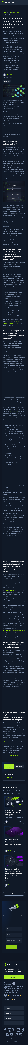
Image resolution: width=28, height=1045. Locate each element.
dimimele (10, 821)
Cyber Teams (16, 12)
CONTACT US (14, 756)
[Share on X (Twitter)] (11, 778)
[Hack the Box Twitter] (14, 1030)
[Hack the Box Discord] (20, 1034)
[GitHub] (16, 1034)
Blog (9, 12)
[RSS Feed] (15, 778)
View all (14, 894)
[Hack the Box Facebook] (5, 1030)
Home (4, 12)
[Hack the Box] (11, 964)
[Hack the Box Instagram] (9, 1030)
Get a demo (8, 766)
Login (4, 741)
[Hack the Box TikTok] (23, 1030)
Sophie (10, 851)
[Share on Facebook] (4, 778)
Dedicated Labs (14, 411)
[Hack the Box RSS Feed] (7, 1034)
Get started (19, 766)
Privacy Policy (18, 1038)
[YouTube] (11, 1034)
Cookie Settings (10, 1038)
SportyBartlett (12, 885)
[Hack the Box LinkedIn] (18, 1030)
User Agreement (8, 1041)
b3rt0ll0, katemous (12, 75)
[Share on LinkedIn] (8, 778)
